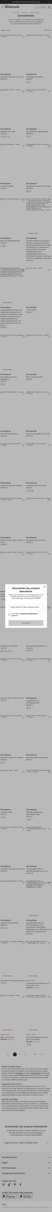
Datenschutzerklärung (29, 613)
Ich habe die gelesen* (24, 614)
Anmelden (26, 623)
